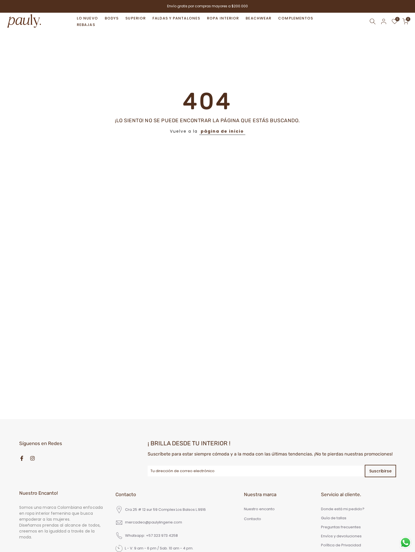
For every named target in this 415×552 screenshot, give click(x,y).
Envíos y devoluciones (341, 536)
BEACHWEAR (258, 18)
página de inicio (222, 131)
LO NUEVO (87, 18)
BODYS (112, 18)
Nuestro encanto (259, 509)
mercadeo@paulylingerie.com (153, 522)
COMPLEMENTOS (295, 18)
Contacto (252, 519)
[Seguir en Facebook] (21, 458)
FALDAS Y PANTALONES (176, 18)
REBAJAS (86, 24)
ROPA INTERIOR (223, 18)
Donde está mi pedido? (342, 509)
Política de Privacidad (341, 545)
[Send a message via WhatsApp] (405, 542)
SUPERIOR (135, 18)
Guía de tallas (333, 518)
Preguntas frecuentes (341, 527)
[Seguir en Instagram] (32, 458)
